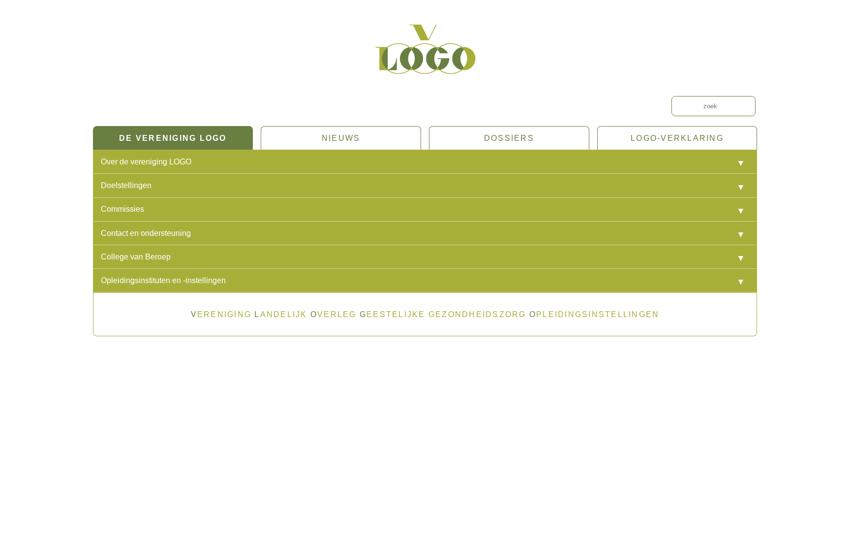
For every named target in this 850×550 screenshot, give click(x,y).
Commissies (122, 209)
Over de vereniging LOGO (146, 162)
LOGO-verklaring (677, 138)
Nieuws (341, 138)
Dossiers (509, 138)
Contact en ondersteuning (146, 233)
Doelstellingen (126, 185)
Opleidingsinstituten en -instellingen (163, 280)
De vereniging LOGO (172, 138)
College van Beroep (136, 257)
